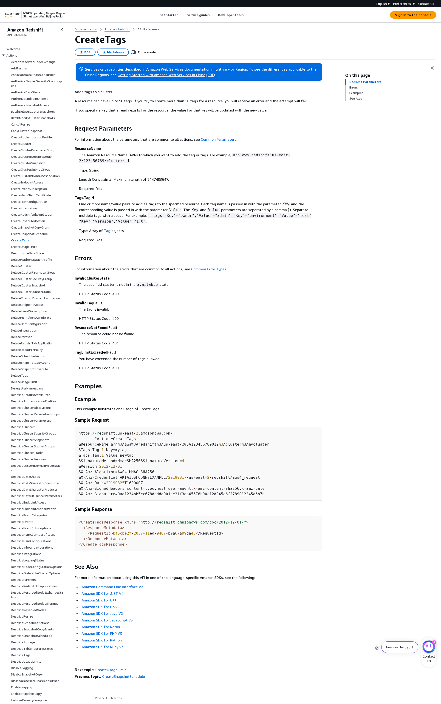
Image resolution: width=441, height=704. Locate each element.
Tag (107, 230)
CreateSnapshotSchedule (123, 676)
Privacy (99, 698)
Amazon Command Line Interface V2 (112, 586)
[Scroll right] (247, 15)
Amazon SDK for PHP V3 (102, 633)
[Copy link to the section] (71, 128)
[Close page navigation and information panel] (432, 68)
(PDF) (210, 74)
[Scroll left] (156, 15)
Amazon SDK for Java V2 (102, 613)
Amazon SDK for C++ (99, 600)
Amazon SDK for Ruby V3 (103, 646)
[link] (148, 29)
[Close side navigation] (62, 29)
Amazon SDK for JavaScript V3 (107, 620)
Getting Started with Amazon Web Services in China (161, 74)
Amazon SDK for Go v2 (100, 606)
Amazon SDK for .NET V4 (102, 593)
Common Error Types (208, 269)
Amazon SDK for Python (102, 640)
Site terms (115, 698)
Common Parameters (218, 139)
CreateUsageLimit (110, 669)
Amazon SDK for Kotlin (101, 626)
